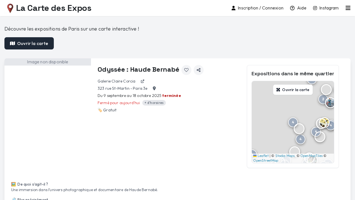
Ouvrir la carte (32, 43)
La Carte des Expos (54, 7)
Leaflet (262, 156)
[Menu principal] (348, 8)
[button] (326, 89)
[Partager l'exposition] (199, 70)
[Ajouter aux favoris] (186, 70)
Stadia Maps (285, 156)
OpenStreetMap (265, 160)
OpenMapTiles (311, 156)
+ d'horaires (154, 103)
